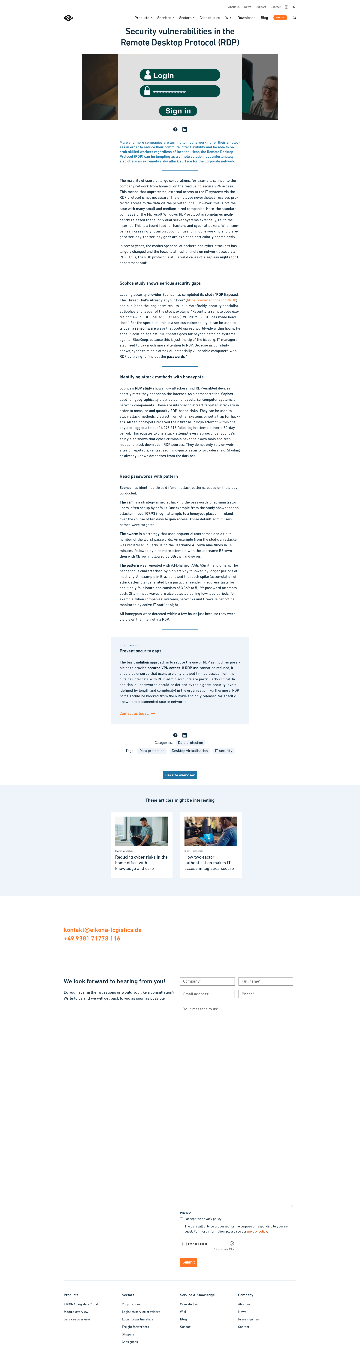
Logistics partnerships (137, 1319)
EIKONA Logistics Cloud (81, 1304)
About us (234, 7)
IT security (223, 751)
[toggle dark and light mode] (294, 7)
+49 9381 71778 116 (92, 938)
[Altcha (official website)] (232, 1244)
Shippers (128, 1334)
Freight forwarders (135, 1327)
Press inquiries (248, 1319)
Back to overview (180, 775)
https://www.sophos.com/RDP (211, 300)
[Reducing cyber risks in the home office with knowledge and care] (141, 845)
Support (261, 7)
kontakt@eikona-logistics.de (103, 929)
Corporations (131, 1304)
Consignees (130, 1342)
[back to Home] (68, 20)
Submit (188, 1262)
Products (142, 18)
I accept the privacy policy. (203, 1219)
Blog (264, 18)
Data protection (190, 743)
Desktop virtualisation (190, 751)
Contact (276, 7)
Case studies (210, 18)
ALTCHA (230, 1249)
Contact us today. (134, 714)
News (247, 7)
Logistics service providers (141, 1312)
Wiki (228, 18)
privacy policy (257, 1231)
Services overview (77, 1319)
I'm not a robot (197, 1244)
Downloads (247, 18)
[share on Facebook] (175, 130)
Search (294, 17)
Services (164, 18)
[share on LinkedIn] (185, 130)
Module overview (76, 1312)
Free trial (280, 18)
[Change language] (286, 7)
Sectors (185, 18)
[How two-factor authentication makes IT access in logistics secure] (211, 845)
